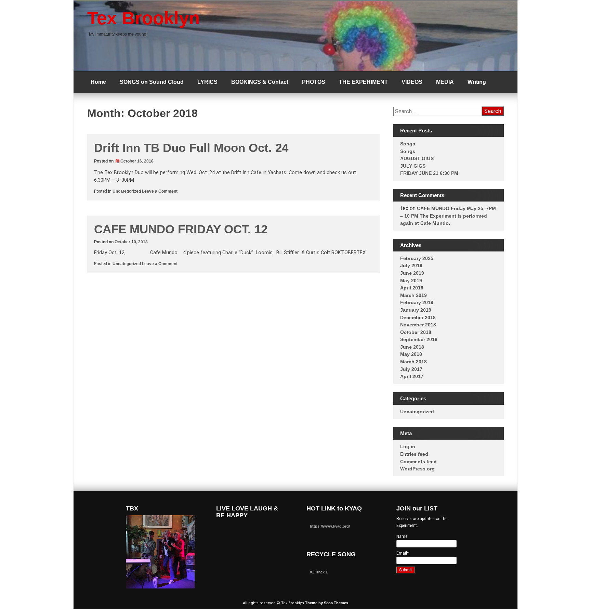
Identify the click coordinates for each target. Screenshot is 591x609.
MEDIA (445, 82)
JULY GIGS (412, 166)
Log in (407, 446)
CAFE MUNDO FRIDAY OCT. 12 (180, 229)
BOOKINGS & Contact (259, 82)
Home (98, 82)
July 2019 (411, 265)
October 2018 (415, 332)
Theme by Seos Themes (326, 603)
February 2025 (416, 258)
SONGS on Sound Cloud (152, 82)
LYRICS (207, 82)
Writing (477, 82)
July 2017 (411, 369)
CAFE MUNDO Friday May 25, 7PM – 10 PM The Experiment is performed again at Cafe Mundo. (448, 216)
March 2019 (413, 295)
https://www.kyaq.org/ (330, 526)
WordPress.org (417, 468)
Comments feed (418, 461)
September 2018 (418, 339)
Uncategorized (127, 191)
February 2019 (416, 302)
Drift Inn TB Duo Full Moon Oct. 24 (191, 147)
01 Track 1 (319, 572)
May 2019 (411, 280)
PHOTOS (313, 82)
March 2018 (413, 361)
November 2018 (418, 324)
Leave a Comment (160, 191)
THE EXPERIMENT (363, 82)
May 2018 (411, 354)
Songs (407, 143)
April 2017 (411, 376)
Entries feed (414, 454)
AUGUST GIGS (417, 158)
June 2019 (412, 273)
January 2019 (415, 310)
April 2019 (411, 287)
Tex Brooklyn (143, 18)
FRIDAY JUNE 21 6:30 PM (429, 173)
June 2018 (412, 347)
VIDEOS (412, 82)
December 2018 (418, 317)
